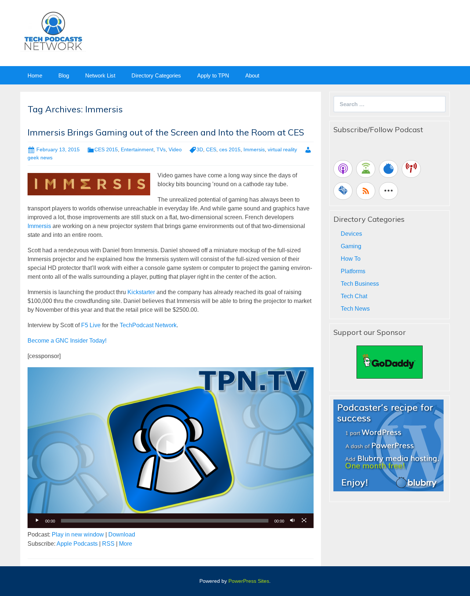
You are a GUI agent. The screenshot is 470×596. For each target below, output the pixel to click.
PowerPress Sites (248, 581)
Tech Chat (354, 296)
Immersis (254, 149)
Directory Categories (156, 75)
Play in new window (78, 534)
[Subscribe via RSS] (365, 191)
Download (121, 534)
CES (211, 149)
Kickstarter (141, 292)
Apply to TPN (213, 75)
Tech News (355, 309)
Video (175, 149)
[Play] (37, 520)
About (252, 75)
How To (351, 259)
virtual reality (282, 149)
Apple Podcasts (77, 544)
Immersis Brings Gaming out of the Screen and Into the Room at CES (166, 132)
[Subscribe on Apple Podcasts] (342, 169)
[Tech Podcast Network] (53, 31)
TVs (161, 149)
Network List (100, 75)
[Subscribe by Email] (342, 191)
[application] (171, 447)
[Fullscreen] (304, 520)
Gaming (351, 246)
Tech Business (360, 284)
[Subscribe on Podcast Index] (411, 169)
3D (199, 149)
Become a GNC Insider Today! (67, 340)
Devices (351, 234)
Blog (63, 75)
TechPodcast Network (148, 325)
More (125, 544)
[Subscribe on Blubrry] (388, 169)
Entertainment (137, 149)
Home (35, 75)
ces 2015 (230, 149)
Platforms (353, 271)
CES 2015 (106, 149)
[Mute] (292, 520)
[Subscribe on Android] (365, 169)
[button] (170, 447)
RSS (108, 544)
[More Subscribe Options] (388, 191)
